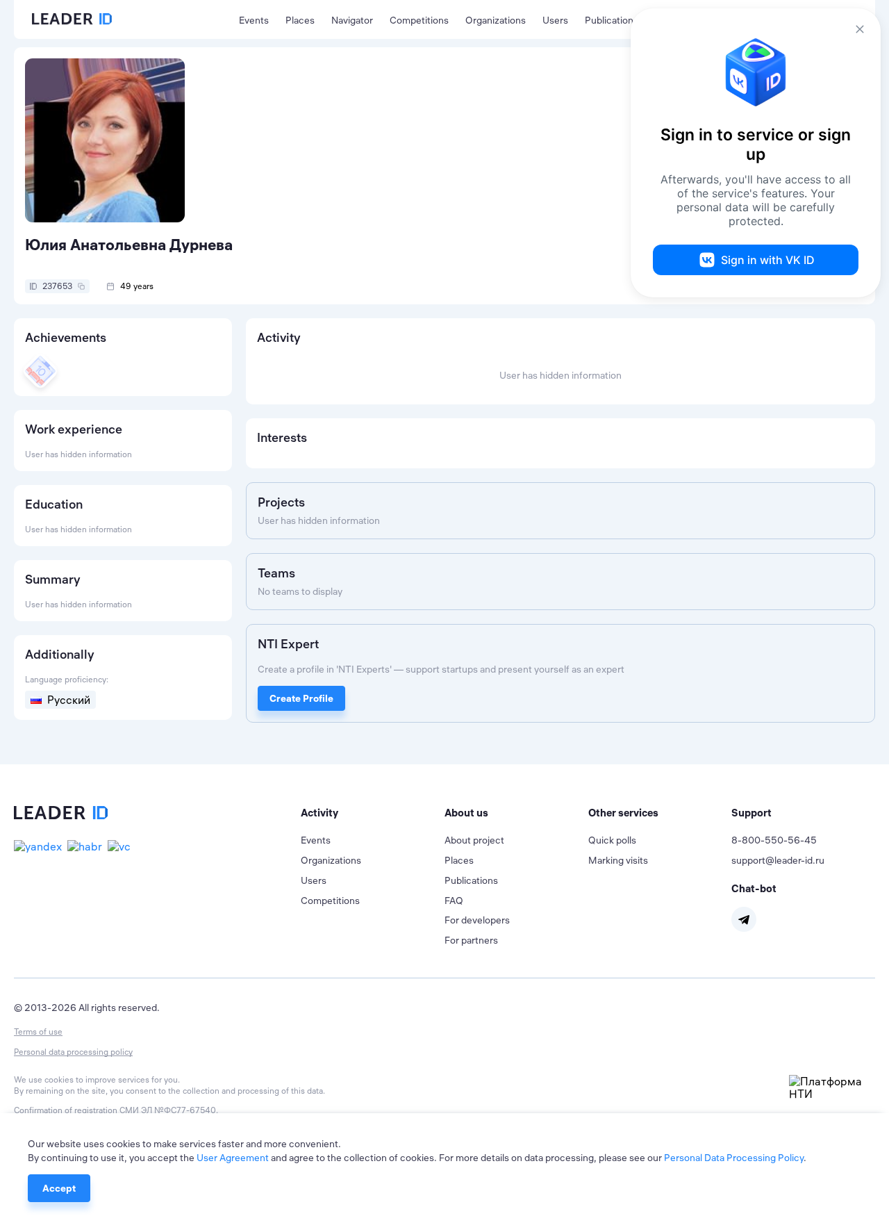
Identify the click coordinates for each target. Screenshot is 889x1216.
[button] (372, 813)
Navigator (352, 20)
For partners (471, 940)
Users (555, 20)
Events (254, 20)
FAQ (453, 900)
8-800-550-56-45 (774, 840)
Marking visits (618, 860)
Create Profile (301, 698)
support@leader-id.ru (777, 860)
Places (300, 20)
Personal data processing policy (73, 1051)
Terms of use (38, 1031)
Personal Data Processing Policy (734, 1157)
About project (474, 840)
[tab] (372, 813)
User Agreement (233, 1157)
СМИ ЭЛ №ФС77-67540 (167, 1110)
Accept (59, 1188)
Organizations (495, 20)
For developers (477, 920)
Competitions (419, 20)
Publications (611, 20)
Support (751, 812)
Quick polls (612, 840)
